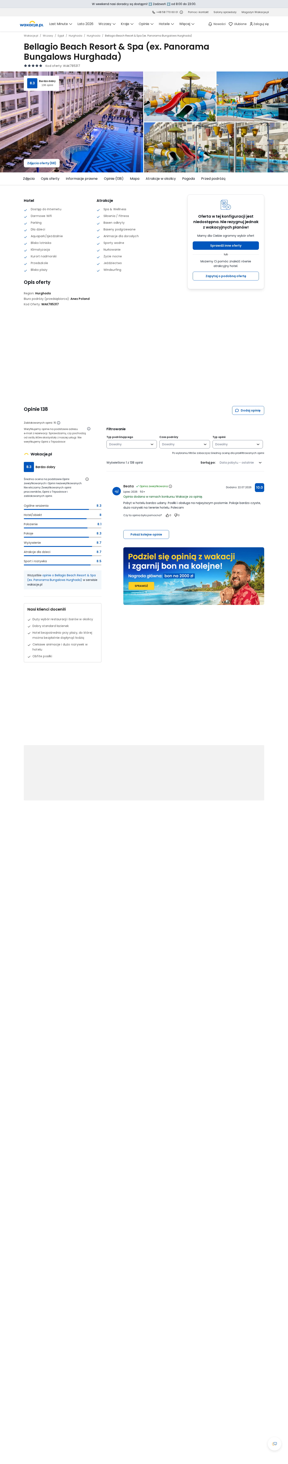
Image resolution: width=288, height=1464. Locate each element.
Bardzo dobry (47, 81)
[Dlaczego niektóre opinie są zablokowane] (58, 423)
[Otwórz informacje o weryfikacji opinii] (88, 428)
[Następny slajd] (266, 179)
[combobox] (128, 444)
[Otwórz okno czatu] (274, 1444)
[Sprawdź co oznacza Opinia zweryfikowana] (170, 486)
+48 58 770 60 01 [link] (167, 12)
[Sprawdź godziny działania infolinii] (181, 12)
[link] (31, 24)
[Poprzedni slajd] (21, 179)
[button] (226, 245)
